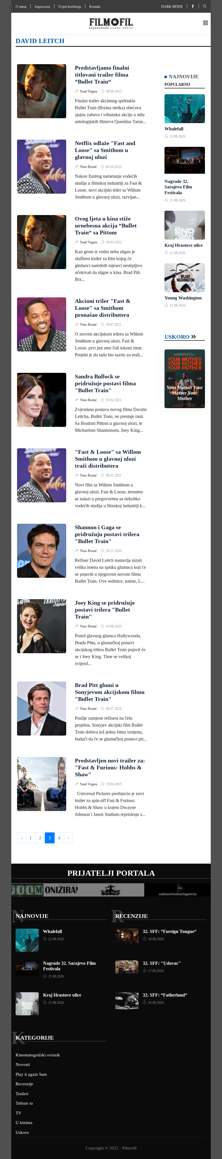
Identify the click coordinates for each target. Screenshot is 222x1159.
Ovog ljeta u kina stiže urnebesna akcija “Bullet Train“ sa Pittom (106, 225)
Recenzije (131, 916)
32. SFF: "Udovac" (162, 963)
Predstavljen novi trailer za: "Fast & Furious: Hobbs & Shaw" (110, 767)
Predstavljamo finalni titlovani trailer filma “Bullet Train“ (102, 74)
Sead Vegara (89, 91)
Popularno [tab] (177, 84)
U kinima (24, 1122)
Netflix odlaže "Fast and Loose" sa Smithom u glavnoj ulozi (105, 150)
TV (18, 1113)
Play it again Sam (31, 1074)
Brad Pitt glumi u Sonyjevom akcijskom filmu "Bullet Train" (110, 692)
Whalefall (173, 128)
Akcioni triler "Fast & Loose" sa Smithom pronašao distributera (103, 308)
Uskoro (177, 337)
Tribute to (24, 1103)
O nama (21, 7)
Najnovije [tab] (184, 76)
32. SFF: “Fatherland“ (165, 995)
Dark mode (172, 7)
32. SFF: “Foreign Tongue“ (170, 931)
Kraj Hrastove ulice (183, 245)
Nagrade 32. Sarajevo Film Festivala (178, 187)
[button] (205, 23)
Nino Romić (89, 167)
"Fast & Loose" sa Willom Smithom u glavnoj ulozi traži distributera (108, 459)
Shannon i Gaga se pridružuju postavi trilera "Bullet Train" (107, 534)
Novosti (23, 1064)
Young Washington (183, 297)
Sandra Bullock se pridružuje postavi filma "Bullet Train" (105, 383)
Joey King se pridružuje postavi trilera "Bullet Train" (105, 609)
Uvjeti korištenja (69, 7)
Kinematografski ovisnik (38, 1055)
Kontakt (94, 7)
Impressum (42, 7)
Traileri (22, 1093)
